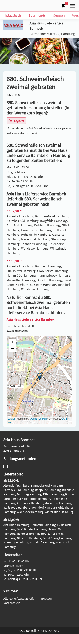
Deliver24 (54, 630)
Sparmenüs (37, 15)
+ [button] (12, 342)
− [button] (12, 348)
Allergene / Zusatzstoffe (18, 598)
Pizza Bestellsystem (32, 630)
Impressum (46, 598)
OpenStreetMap (38, 418)
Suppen (59, 15)
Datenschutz (11, 603)
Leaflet (11, 418)
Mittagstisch (12, 15)
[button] (71, 5)
